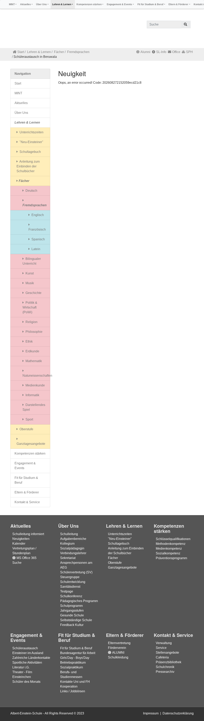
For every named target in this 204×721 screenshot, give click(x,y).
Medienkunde (35, 385)
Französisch (37, 229)
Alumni (145, 52)
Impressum (151, 713)
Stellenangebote (167, 652)
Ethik (29, 341)
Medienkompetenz (169, 548)
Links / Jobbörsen (72, 691)
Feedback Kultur (71, 625)
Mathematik (33, 361)
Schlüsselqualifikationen (173, 539)
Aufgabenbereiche (73, 538)
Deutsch (31, 190)
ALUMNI (118, 652)
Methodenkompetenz (170, 543)
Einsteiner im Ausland (27, 653)
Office (176, 52)
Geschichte (33, 293)
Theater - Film (22, 672)
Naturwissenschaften (36, 375)
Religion (31, 322)
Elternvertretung (119, 643)
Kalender (18, 543)
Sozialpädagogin (72, 548)
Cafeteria (162, 657)
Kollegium (67, 543)
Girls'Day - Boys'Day (74, 657)
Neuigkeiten (20, 538)
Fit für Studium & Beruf (26, 480)
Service (161, 647)
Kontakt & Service (27, 502)
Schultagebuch (30, 151)
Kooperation (68, 686)
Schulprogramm (71, 605)
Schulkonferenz (71, 596)
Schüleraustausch (25, 648)
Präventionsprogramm (171, 558)
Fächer (59, 52)
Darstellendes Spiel (34, 407)
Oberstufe (26, 429)
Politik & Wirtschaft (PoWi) (30, 307)
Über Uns (21, 112)
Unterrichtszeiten (31, 132)
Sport (29, 419)
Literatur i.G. (20, 667)
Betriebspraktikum (73, 662)
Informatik (32, 395)
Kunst (29, 273)
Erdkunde (32, 351)
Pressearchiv (165, 671)
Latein (35, 249)
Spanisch (38, 239)
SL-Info (161, 52)
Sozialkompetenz (168, 553)
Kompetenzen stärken (30, 453)
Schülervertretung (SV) (76, 572)
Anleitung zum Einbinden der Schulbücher (28, 166)
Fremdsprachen (78, 52)
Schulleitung (69, 534)
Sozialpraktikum (71, 667)
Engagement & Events (25, 466)
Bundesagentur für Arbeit (77, 653)
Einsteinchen (21, 677)
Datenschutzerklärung (178, 713)
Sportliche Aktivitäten (27, 662)
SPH (189, 52)
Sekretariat (68, 558)
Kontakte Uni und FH (75, 681)
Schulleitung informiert (28, 534)
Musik (29, 283)
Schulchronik (165, 667)
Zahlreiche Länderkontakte (31, 657)
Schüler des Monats (26, 681)
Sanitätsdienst (70, 586)
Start (20, 52)
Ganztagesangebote (31, 443)
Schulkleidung (118, 657)
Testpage (66, 591)
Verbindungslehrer (73, 553)
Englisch (37, 215)
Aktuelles (21, 103)
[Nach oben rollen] (195, 712)
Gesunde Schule (72, 615)
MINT (18, 93)
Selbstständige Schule (76, 620)
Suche (17, 562)
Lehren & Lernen (39, 52)
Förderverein (117, 647)
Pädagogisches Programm (79, 601)
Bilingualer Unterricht (32, 261)
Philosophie (33, 331)
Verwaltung (164, 643)
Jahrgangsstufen (72, 610)
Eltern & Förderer (27, 492)
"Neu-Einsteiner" (31, 142)
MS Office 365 (26, 558)
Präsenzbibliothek (168, 662)
